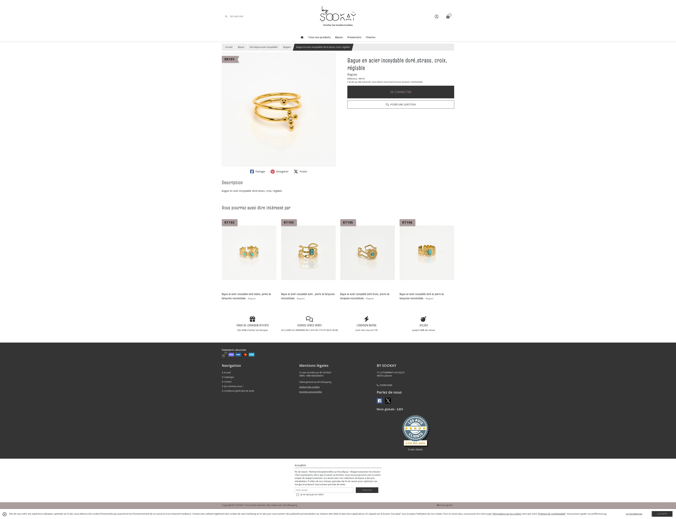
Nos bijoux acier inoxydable (264, 47)
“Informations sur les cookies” (507, 513)
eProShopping (290, 505)
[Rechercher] (226, 16)
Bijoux (241, 47)
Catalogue (228, 377)
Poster (303, 171)
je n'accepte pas (634, 513)
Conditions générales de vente (238, 390)
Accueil (228, 47)
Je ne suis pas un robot (312, 494)
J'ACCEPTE (662, 513)
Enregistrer (282, 171)
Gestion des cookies (309, 386)
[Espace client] (436, 16)
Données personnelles (310, 391)
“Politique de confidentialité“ (552, 513)
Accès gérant (445, 505)
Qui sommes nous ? (233, 386)
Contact (227, 381)
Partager (260, 171)
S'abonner (367, 490)
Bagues (287, 47)
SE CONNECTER (400, 92)
